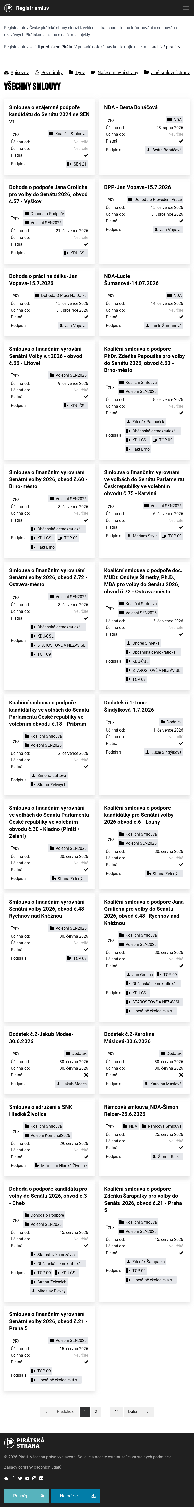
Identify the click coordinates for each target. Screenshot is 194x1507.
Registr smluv (32, 8)
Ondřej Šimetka (146, 643)
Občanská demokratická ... (156, 431)
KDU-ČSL (78, 253)
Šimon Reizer (170, 1156)
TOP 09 (166, 440)
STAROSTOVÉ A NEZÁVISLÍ (61, 645)
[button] (116, 1412)
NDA (178, 119)
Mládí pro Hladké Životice (64, 1165)
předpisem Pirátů (56, 46)
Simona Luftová (51, 775)
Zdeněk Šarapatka (148, 1261)
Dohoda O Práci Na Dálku (64, 295)
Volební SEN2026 (46, 222)
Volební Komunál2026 (50, 1135)
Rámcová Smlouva (165, 1126)
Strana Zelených (51, 784)
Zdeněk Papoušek (148, 421)
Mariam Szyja (145, 536)
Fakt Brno (141, 449)
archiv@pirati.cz (166, 46)
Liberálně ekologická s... (153, 1011)
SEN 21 (80, 164)
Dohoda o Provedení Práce (158, 199)
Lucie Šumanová (167, 325)
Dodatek (174, 722)
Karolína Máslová (166, 1083)
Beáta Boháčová (167, 150)
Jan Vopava (171, 229)
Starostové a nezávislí (57, 1254)
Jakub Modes (74, 1083)
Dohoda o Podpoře (47, 213)
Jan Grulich (142, 974)
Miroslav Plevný (51, 1291)
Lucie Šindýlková (166, 752)
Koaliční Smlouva (71, 133)
